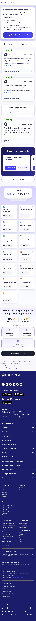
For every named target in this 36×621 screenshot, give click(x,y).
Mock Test (27, 361)
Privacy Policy (6, 591)
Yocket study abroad (8, 586)
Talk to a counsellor (8, 527)
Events (4, 538)
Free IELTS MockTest (8, 523)
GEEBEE (4, 588)
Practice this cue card (19, 35)
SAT (20, 536)
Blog (3, 532)
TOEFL (21, 534)
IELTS (3, 543)
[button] (7, 65)
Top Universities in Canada (7, 508)
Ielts (20, 361)
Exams (14, 361)
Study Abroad (5, 361)
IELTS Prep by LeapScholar (23, 526)
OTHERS (29, 614)
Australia (4, 494)
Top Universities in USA (9, 504)
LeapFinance (23, 523)
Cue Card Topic (15, 364)
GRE (20, 539)
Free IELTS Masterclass (9, 525)
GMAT (21, 541)
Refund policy (6, 596)
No (27, 113)
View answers (22, 167)
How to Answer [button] (27, 44)
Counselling (5, 545)
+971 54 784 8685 (17, 577)
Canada (4, 492)
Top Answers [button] (10, 44)
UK (3, 490)
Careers (21, 490)
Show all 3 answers (18, 180)
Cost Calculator (6, 530)
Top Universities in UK (8, 505)
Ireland (4, 496)
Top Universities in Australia (7, 512)
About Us (21, 487)
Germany (4, 499)
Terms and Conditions (8, 594)
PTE (20, 538)
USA (3, 487)
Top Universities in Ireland (7, 516)
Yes (11, 113)
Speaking (4, 364)
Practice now (10, 167)
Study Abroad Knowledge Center (8, 535)
